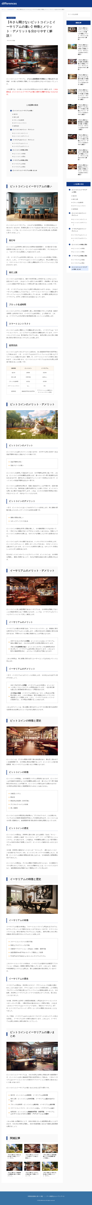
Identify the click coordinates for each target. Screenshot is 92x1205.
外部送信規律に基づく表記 (35, 1196)
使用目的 (16, 126)
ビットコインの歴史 (19, 156)
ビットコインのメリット (21, 133)
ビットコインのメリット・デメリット (23, 129)
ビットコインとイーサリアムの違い (23, 110)
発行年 (16, 114)
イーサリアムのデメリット (21, 146)
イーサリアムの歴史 (19, 167)
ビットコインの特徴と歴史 (20, 150)
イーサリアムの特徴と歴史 (20, 160)
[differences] (9, 3)
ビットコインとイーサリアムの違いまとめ (25, 170)
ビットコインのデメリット (21, 136)
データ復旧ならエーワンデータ (55, 1196)
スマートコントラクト (20, 123)
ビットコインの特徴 (19, 153)
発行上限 (16, 117)
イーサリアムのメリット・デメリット (23, 140)
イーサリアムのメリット (21, 143)
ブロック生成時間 (19, 120)
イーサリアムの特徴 (19, 164)
